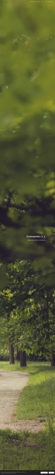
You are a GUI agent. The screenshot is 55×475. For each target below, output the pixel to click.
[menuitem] (32, 2)
